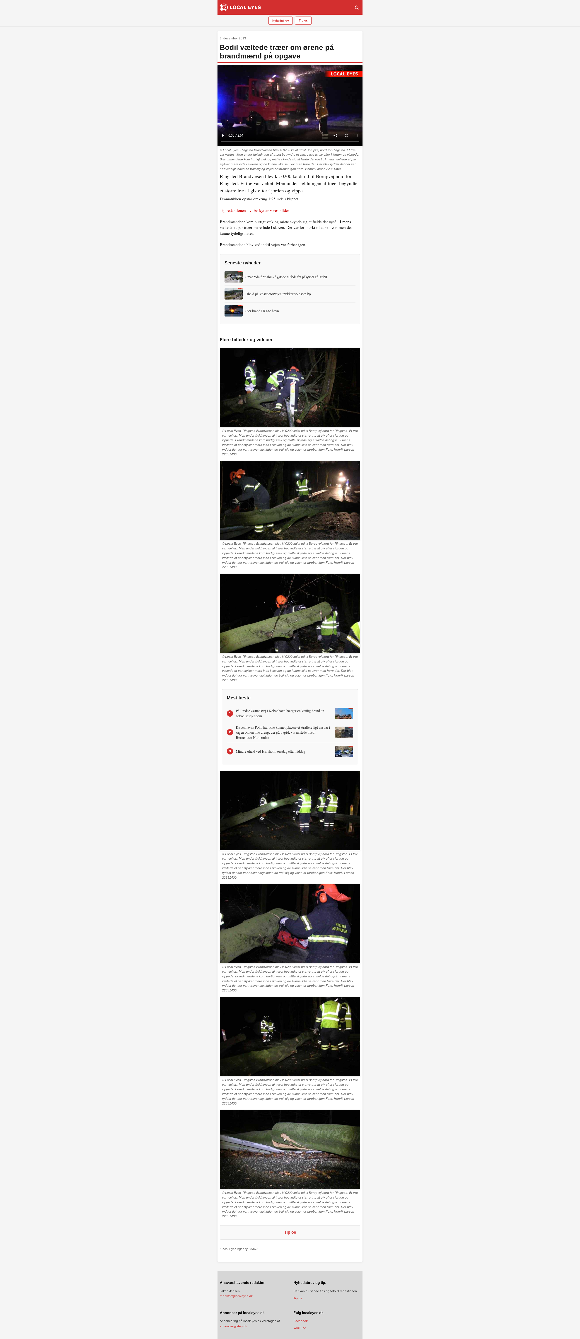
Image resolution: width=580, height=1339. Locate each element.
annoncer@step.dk (233, 1326)
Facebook (300, 1321)
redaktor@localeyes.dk (236, 1296)
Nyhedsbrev (280, 20)
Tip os (303, 20)
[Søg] (356, 7)
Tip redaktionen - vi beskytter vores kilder (254, 210)
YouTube (299, 1328)
